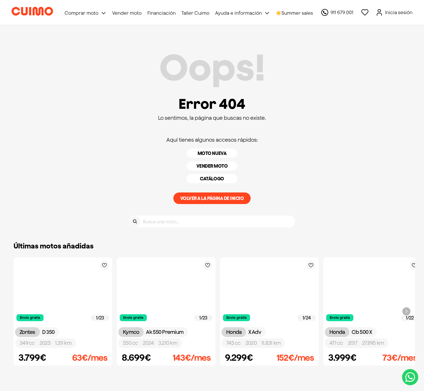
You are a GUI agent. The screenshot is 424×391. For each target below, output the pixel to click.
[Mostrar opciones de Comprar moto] (103, 13)
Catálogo (212, 178)
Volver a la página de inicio (212, 198)
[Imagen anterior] (93, 318)
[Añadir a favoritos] (104, 265)
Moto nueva (212, 153)
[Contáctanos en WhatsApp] (410, 377)
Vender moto (212, 166)
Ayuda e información (238, 13)
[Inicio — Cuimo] (32, 12)
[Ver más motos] (406, 311)
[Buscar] (135, 221)
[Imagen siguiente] (107, 318)
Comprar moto (81, 13)
